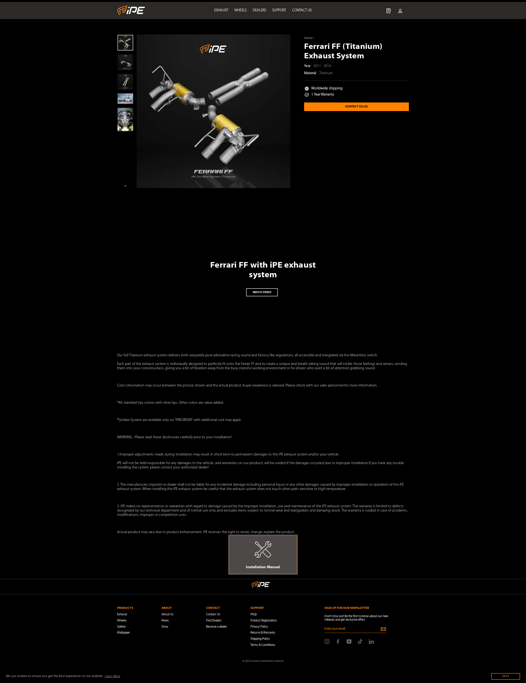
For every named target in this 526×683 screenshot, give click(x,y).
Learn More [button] (112, 676)
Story (164, 626)
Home (308, 38)
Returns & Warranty (262, 632)
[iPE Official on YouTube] (349, 641)
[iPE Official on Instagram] (326, 641)
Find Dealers (214, 620)
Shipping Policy (260, 638)
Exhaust (221, 10)
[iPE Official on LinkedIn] (371, 641)
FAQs (253, 614)
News (165, 620)
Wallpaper (123, 632)
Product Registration (263, 620)
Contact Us (213, 614)
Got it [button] (505, 676)
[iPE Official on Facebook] (338, 641)
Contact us (302, 10)
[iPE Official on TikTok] (360, 641)
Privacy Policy (259, 626)
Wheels (240, 10)
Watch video (262, 292)
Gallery (121, 626)
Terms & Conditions (262, 645)
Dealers (259, 10)
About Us (167, 614)
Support (279, 10)
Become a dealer (216, 626)
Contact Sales (356, 106)
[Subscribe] (383, 629)
